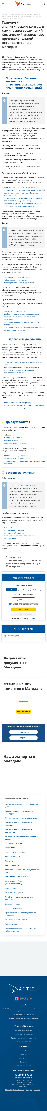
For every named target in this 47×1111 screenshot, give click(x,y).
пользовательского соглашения (30, 603)
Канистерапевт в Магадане (16, 920)
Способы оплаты (23, 1058)
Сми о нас (23, 1054)
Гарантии (23, 1062)
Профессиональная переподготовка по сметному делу (20, 830)
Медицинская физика (13, 908)
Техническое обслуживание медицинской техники (21, 837)
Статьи (23, 1050)
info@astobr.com (23, 1086)
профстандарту (25, 485)
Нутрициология (11, 888)
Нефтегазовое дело (12, 856)
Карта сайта (24, 1005)
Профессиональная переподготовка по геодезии (20, 823)
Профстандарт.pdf (13, 636)
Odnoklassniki (19, 1090)
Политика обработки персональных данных (23, 1018)
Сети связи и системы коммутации (19, 877)
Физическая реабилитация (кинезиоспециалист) (15, 882)
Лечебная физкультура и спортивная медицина (19, 898)
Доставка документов (23, 1066)
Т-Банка (32, 619)
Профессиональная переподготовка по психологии (20, 914)
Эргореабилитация (12, 904)
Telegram (29, 1090)
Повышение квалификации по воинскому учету (21, 805)
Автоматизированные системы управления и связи (23, 871)
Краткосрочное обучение (23, 1030)
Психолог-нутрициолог (14, 892)
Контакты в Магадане (23, 1070)
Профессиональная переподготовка (23, 1038)
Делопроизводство (12, 865)
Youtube (37, 1090)
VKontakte (9, 1090)
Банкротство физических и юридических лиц (23, 818)
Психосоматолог (11, 924)
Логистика (9, 861)
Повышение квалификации (23, 1034)
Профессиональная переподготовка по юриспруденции (20, 812)
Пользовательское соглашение (23, 1015)
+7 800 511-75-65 (23, 1074)
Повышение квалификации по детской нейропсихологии (20, 929)
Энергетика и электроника (15, 852)
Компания (24, 1046)
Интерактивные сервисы (23, 1042)
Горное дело (10, 848)
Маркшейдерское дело (14, 843)
